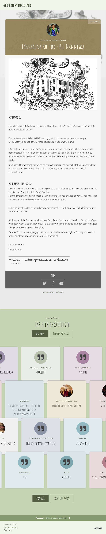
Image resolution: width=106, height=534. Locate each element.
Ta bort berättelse (47, 292)
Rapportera (59, 292)
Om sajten (8, 530)
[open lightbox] (53, 84)
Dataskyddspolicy (11, 527)
